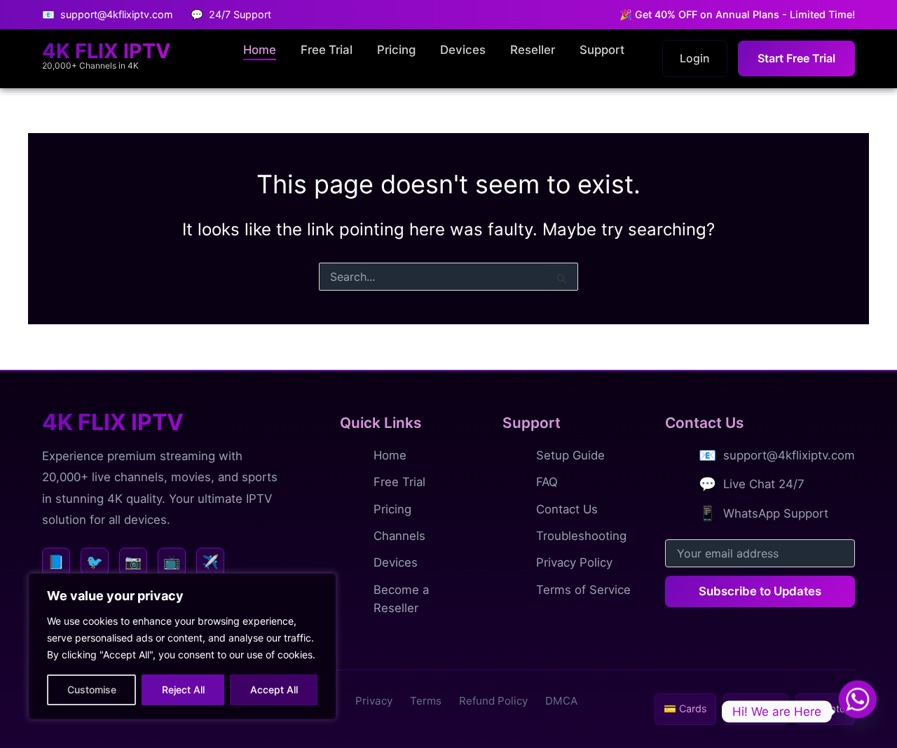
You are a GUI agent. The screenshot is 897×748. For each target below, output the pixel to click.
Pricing (396, 50)
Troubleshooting (581, 536)
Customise (91, 689)
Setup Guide (570, 455)
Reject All (183, 689)
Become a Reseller (401, 599)
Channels (399, 536)
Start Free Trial (796, 58)
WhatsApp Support (775, 513)
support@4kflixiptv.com (789, 455)
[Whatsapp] (858, 711)
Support (602, 50)
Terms (425, 700)
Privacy (373, 700)
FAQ (547, 482)
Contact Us (567, 509)
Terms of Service (583, 590)
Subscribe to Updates (760, 591)
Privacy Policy (574, 562)
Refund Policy (493, 700)
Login (695, 58)
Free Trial (326, 50)
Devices (463, 50)
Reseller (532, 50)
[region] (182, 646)
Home (259, 50)
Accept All (274, 689)
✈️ (210, 561)
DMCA (561, 700)
